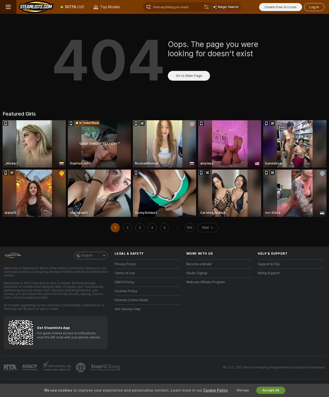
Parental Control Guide (131, 300)
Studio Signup (196, 273)
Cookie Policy (215, 390)
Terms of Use (125, 273)
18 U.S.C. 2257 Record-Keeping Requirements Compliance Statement (273, 367)
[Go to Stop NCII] (106, 367)
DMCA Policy (124, 282)
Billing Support (269, 273)
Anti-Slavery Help (128, 309)
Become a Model (199, 264)
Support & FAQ (269, 264)
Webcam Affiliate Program (205, 282)
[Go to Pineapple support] (81, 367)
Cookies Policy (126, 291)
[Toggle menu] (8, 7)
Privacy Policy (125, 264)
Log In (314, 7)
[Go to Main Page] (36, 7)
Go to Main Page (189, 76)
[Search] (206, 7)
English (87, 255)
